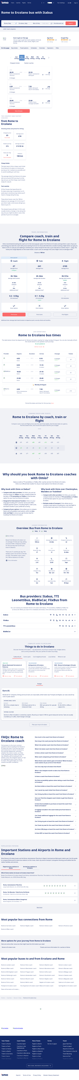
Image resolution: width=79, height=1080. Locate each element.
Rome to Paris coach (26, 965)
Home (3, 998)
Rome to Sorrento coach (8, 926)
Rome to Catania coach (65, 975)
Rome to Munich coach (27, 979)
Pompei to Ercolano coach (9, 986)
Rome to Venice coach (46, 926)
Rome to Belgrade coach (66, 979)
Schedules (34, 48)
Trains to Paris (6, 1046)
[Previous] (16, 437)
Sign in (76, 2)
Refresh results (38, 346)
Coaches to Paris (22, 1050)
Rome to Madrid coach (46, 965)
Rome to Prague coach (27, 972)
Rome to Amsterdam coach (28, 975)
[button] (36, 23)
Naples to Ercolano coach (47, 982)
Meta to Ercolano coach (46, 986)
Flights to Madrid (37, 1051)
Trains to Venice (6, 1049)
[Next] (49, 57)
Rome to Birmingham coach (9, 972)
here (52, 403)
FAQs (57, 48)
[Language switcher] (51, 3)
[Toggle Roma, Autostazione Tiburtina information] (75, 886)
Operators (50, 48)
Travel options (24, 48)
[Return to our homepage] (6, 3)
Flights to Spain (37, 1054)
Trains (12, 2)
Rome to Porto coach (7, 982)
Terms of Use (27, 1075)
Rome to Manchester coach (28, 968)
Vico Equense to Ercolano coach (29, 986)
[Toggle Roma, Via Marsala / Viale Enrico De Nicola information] (75, 893)
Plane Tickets (36, 1041)
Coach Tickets (21, 1041)
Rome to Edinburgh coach (8, 975)
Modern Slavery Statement (51, 1075)
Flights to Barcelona (38, 1049)
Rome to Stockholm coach (47, 975)
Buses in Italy (17, 998)
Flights (24, 2)
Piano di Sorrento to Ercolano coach (11, 989)
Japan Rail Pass (67, 1044)
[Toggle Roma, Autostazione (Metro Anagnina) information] (75, 900)
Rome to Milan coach (7, 929)
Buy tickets (14, 48)
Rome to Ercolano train (8, 947)
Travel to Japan (67, 1046)
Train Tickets (5, 1041)
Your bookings (61, 2)
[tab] (15, 63)
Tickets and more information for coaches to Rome (55, 947)
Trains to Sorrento (7, 1054)
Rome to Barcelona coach (47, 968)
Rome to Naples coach (26, 926)
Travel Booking (67, 1054)
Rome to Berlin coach (26, 982)
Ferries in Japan (52, 1044)
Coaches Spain (21, 1044)
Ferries (29, 2)
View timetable (7, 157)
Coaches (18, 2)
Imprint (18, 1075)
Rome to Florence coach (66, 926)
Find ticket (7, 137)
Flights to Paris (36, 1046)
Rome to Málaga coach (65, 972)
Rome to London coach (8, 965)
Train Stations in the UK (70, 1051)
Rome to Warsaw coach (65, 968)
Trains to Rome (6, 1044)
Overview (42, 48)
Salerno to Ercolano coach (66, 982)
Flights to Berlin (37, 1044)
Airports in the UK (68, 1049)
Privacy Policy (37, 1075)
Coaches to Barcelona (23, 1053)
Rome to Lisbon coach (65, 965)
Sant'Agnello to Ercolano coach (68, 986)
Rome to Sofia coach (45, 972)
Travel (65, 1041)
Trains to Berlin (6, 1051)
